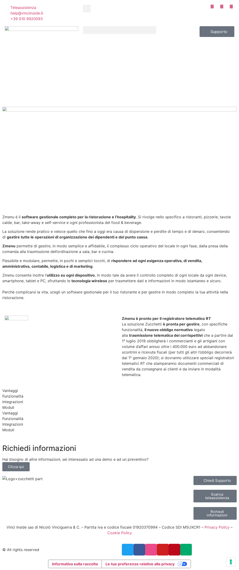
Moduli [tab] (8, 407)
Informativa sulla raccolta (75, 564)
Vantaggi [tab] (10, 390)
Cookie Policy (119, 532)
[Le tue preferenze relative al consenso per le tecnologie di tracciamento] (230, 561)
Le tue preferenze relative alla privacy (140, 564)
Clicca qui (16, 466)
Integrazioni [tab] (12, 401)
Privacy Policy (216, 527)
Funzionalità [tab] (12, 396)
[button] (87, 8)
